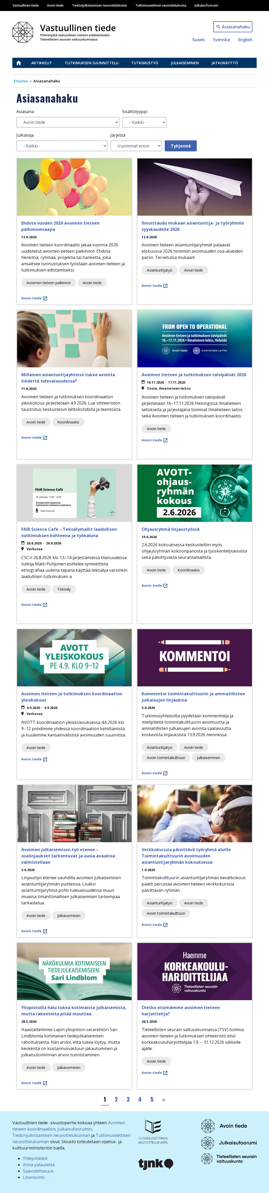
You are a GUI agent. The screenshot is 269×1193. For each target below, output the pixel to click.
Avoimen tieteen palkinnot (49, 282)
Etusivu (22, 62)
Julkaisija (25, 135)
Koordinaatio (68, 422)
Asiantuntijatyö (159, 270)
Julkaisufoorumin (75, 1129)
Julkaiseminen (185, 62)
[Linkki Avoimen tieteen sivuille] (224, 1125)
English (245, 40)
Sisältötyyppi (134, 111)
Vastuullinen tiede (26, 5)
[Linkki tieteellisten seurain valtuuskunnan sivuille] (229, 1158)
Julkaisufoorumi (206, 5)
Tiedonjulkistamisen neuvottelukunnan (51, 1135)
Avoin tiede (55, 5)
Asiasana (25, 111)
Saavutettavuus (38, 1171)
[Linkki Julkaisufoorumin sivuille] (229, 1143)
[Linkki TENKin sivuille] (153, 1131)
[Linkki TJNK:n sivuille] (156, 1164)
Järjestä (117, 135)
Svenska (221, 40)
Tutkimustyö (144, 62)
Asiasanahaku (236, 27)
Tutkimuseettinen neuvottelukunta (160, 5)
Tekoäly (64, 589)
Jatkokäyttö (224, 62)
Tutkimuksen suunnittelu (91, 62)
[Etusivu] (67, 31)
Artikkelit (41, 62)
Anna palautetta (39, 1165)
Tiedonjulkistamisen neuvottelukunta (99, 5)
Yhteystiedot (35, 1158)
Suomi (198, 40)
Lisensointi (33, 1177)
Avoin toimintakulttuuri (166, 757)
